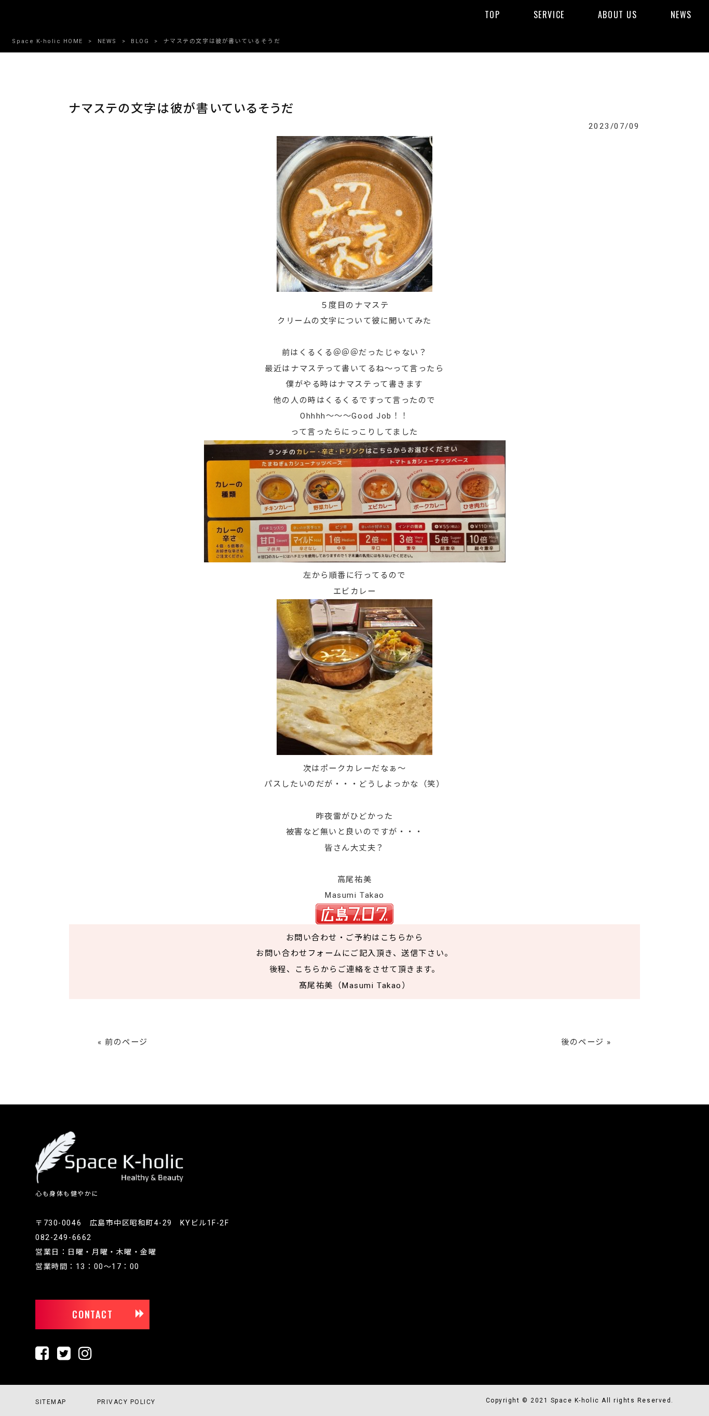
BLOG (140, 41)
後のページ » (586, 1042)
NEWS (107, 41)
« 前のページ (123, 1042)
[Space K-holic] (109, 1181)
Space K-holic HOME (47, 41)
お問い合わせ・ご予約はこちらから (354, 937)
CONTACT (92, 1314)
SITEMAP (50, 1402)
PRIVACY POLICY (126, 1402)
